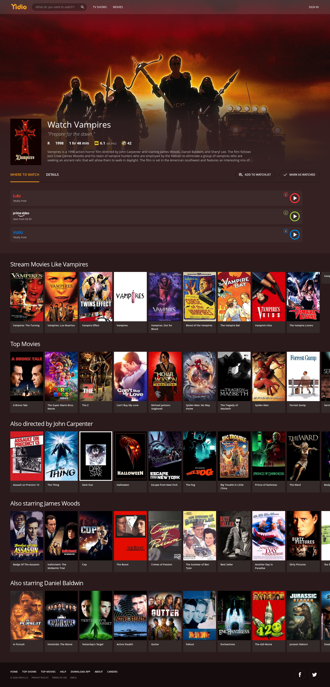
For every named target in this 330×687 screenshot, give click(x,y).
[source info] (285, 194)
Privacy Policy (40, 677)
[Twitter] (314, 674)
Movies (118, 7)
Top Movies (48, 671)
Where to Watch (24, 174)
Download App (80, 671)
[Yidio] (19, 7)
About (99, 671)
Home (14, 671)
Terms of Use (59, 677)
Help (63, 671)
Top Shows (29, 671)
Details (52, 174)
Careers (112, 671)
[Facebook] (300, 674)
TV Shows (100, 7)
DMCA (73, 677)
